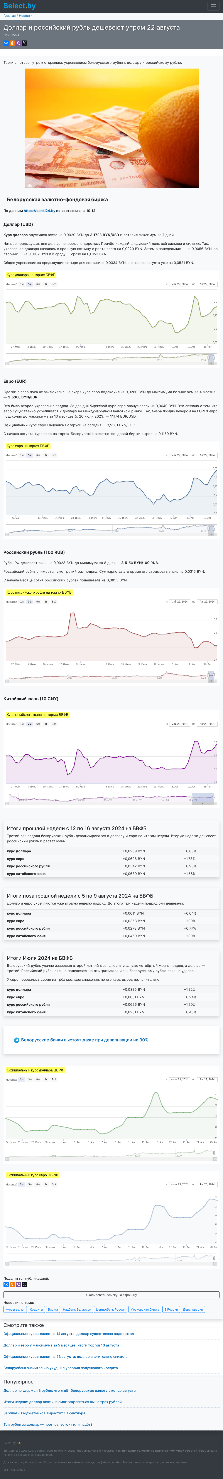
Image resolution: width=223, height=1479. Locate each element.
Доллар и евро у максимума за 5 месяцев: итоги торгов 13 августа (61, 1345)
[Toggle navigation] (213, 6)
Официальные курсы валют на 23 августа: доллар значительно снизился (66, 1356)
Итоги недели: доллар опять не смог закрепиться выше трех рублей (62, 1402)
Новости (25, 15)
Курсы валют (15, 1309)
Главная (9, 15)
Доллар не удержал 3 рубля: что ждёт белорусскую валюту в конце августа (69, 1390)
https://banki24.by (39, 210)
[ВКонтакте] (6, 43)
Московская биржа (144, 1309)
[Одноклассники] (12, 43)
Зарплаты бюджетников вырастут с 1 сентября (44, 1413)
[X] (24, 43)
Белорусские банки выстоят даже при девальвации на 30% (85, 1040)
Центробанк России (110, 1309)
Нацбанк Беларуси (77, 1309)
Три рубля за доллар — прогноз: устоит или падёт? (47, 1424)
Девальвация (193, 1309)
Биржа (53, 1309)
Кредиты (36, 1309)
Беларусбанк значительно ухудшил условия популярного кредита (60, 1368)
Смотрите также (23, 1325)
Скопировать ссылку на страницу (111, 1295)
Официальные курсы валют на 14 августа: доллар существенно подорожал (68, 1333)
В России (171, 1309)
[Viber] (18, 43)
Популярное (18, 1382)
